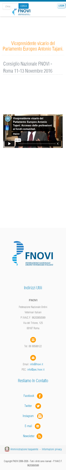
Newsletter (30, 436)
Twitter (29, 406)
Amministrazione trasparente (24, 449)
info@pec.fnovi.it (36, 369)
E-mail (28, 426)
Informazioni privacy (52, 449)
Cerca (23, 6)
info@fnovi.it (36, 364)
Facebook (30, 396)
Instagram (30, 416)
